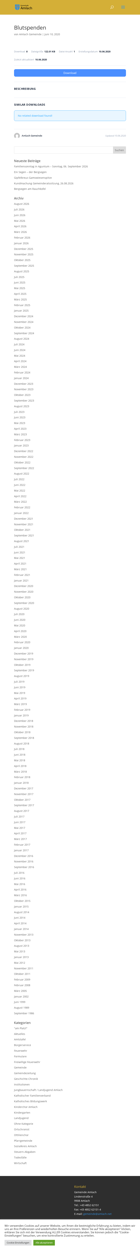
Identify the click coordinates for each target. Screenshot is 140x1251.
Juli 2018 (19, 749)
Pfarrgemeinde (23, 1140)
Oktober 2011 (22, 974)
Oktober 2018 (22, 732)
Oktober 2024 (22, 327)
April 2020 (20, 631)
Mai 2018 (19, 760)
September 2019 (24, 670)
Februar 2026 (22, 237)
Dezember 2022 (23, 451)
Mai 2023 (19, 423)
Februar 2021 (22, 575)
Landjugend (21, 1118)
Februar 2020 (22, 642)
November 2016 (23, 861)
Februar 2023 (22, 440)
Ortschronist (21, 1129)
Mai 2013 (19, 951)
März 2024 (20, 367)
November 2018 (23, 726)
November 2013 (23, 934)
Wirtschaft (20, 1163)
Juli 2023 (19, 412)
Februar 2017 (22, 844)
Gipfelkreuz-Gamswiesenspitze (33, 177)
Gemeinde (20, 1067)
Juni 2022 (19, 485)
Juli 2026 (19, 209)
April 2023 (20, 428)
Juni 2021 (19, 552)
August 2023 (21, 406)
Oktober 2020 (22, 597)
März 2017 (20, 839)
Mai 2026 (19, 220)
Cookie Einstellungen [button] (18, 1242)
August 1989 (21, 1007)
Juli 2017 (19, 816)
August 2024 (21, 338)
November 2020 (23, 591)
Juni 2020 (19, 619)
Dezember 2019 (23, 653)
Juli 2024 (19, 344)
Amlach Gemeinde (30, 34)
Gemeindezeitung (25, 1073)
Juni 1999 (19, 1002)
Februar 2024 (22, 372)
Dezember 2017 (23, 788)
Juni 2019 (19, 687)
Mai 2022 (19, 490)
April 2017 (20, 833)
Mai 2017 (19, 828)
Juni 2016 (19, 878)
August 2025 (21, 271)
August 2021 (21, 541)
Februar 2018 (22, 777)
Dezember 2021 (23, 518)
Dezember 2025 (23, 249)
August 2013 (21, 945)
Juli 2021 (19, 546)
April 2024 (20, 361)
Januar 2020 (21, 648)
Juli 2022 (19, 479)
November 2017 (23, 794)
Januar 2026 (21, 243)
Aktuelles (19, 1034)
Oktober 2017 (22, 799)
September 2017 (24, 805)
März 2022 (20, 501)
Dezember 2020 (23, 586)
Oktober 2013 (22, 940)
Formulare (20, 1056)
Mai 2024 (19, 355)
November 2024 (23, 322)
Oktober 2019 (22, 665)
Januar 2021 (21, 580)
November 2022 (23, 456)
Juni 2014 (19, 917)
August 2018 (21, 743)
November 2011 (23, 968)
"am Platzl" (20, 1028)
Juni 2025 (19, 282)
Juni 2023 (19, 417)
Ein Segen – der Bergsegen (30, 172)
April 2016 (20, 889)
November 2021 (23, 524)
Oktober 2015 (22, 901)
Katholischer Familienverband (32, 1095)
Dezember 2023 (23, 383)
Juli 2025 (19, 277)
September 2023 (24, 400)
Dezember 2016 (23, 856)
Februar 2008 (22, 985)
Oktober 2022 (22, 462)
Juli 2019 (19, 681)
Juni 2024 (19, 350)
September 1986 (24, 1013)
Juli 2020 (19, 614)
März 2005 (20, 991)
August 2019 (21, 676)
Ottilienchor (21, 1135)
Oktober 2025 (22, 260)
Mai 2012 (19, 962)
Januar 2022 (21, 513)
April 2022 (20, 496)
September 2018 (24, 738)
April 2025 (20, 294)
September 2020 (24, 603)
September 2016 (24, 867)
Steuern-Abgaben (25, 1152)
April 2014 (20, 923)
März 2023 (20, 434)
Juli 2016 (19, 872)
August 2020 (21, 608)
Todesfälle (20, 1157)
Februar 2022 (22, 507)
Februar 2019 (22, 709)
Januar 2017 (21, 850)
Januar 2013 (21, 957)
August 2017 (21, 811)
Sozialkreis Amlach (25, 1146)
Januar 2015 (21, 906)
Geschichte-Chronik (26, 1079)
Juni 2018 (19, 754)
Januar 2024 (21, 378)
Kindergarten (22, 1112)
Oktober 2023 (22, 395)
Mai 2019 (19, 693)
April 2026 (20, 226)
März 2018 (20, 771)
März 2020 (20, 636)
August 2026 (21, 204)
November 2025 (23, 254)
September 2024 (24, 333)
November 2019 (23, 659)
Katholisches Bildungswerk (30, 1101)
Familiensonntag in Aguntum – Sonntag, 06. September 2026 (51, 166)
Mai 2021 (19, 558)
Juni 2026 (19, 215)
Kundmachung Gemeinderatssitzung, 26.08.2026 (43, 183)
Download (69, 73)
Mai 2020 (19, 625)
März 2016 (20, 895)
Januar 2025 (21, 310)
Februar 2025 (22, 305)
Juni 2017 (19, 822)
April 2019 (20, 698)
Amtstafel (20, 1039)
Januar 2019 (21, 715)
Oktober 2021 (22, 530)
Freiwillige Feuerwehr (27, 1062)
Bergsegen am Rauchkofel (30, 189)
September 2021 (24, 535)
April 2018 (20, 766)
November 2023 (23, 389)
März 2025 (20, 299)
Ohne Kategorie (23, 1123)
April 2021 (20, 563)
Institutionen (22, 1084)
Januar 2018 (21, 782)
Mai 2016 (19, 884)
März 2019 (20, 704)
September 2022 (24, 468)
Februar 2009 (22, 979)
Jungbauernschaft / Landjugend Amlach (38, 1090)
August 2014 (21, 912)
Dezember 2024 (23, 316)
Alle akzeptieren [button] (44, 1242)
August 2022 (21, 473)
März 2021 (20, 569)
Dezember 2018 (23, 721)
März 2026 (20, 232)
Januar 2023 (21, 445)
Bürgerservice (22, 1045)
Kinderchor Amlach (26, 1107)
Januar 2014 (21, 929)
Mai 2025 (19, 288)
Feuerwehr (20, 1050)
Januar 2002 (21, 996)
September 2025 (24, 265)
